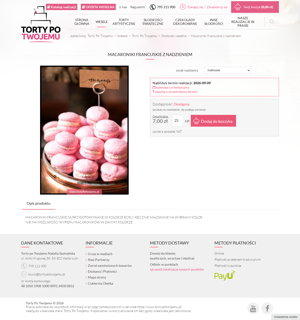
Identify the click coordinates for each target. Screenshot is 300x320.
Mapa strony (97, 277)
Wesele (102, 22)
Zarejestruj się (217, 7)
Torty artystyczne (123, 22)
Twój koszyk (258, 7)
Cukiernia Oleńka (100, 283)
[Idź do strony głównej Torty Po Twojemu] (40, 25)
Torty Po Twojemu (100, 36)
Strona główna (81, 22)
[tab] (38, 203)
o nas (123, 7)
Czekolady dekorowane (185, 22)
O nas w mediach (100, 254)
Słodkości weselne (174, 36)
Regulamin (137, 7)
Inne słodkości (213, 22)
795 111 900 (165, 7)
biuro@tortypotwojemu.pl (46, 274)
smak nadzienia (187, 70)
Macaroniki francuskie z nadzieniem (216, 36)
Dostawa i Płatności (102, 271)
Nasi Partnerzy (98, 260)
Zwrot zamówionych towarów (110, 265)
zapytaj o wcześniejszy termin (176, 92)
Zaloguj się (195, 7)
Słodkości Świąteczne (152, 22)
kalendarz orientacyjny (172, 87)
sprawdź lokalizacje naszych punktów (177, 269)
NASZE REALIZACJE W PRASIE (242, 21)
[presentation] (38, 203)
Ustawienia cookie (285, 317)
